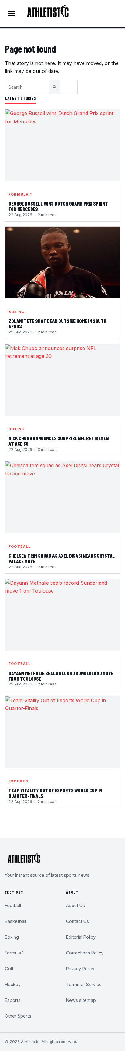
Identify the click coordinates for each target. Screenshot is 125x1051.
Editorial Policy (81, 937)
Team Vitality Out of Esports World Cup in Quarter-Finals (55, 793)
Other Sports (18, 1016)
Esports (18, 781)
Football (19, 546)
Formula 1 (20, 194)
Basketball (15, 921)
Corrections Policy (84, 952)
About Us (75, 905)
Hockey (13, 984)
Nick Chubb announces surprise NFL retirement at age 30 (60, 441)
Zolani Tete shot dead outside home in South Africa (57, 323)
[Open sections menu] (11, 13)
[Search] (54, 87)
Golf (9, 968)
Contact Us (77, 921)
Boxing (16, 312)
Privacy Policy (80, 968)
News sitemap (81, 1000)
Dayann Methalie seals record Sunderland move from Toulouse (60, 676)
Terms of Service (84, 984)
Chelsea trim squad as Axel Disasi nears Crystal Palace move (61, 558)
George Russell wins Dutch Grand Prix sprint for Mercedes (58, 206)
